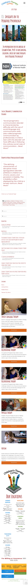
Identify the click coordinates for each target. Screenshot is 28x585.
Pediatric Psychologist (12, 203)
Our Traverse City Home (8, 576)
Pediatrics (20, 203)
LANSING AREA (16, 566)
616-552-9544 (9, 508)
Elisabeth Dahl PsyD (7, 202)
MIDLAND (9, 566)
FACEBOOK (15, 567)
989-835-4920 (21, 505)
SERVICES (9, 565)
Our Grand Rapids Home (8, 571)
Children (8, 201)
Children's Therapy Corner (17, 201)
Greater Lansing (16, 202)
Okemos (5, 203)
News (2, 284)
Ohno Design (17, 581)
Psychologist (6, 205)
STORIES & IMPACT (17, 565)
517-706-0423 (21, 523)
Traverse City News (5, 292)
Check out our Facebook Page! (8, 194)
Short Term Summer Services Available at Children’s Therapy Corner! (13, 249)
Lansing (23, 202)
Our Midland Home (20, 570)
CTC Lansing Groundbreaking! (7, 257)
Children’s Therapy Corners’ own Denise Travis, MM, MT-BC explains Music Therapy (13, 264)
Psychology (12, 205)
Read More (14, 330)
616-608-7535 (8, 509)
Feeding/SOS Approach (6, 225)
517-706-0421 (22, 522)
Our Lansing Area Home (20, 573)
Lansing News (4, 287)
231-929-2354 (9, 540)
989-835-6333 (22, 504)
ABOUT (3, 565)
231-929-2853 (8, 541)
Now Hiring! (4, 231)
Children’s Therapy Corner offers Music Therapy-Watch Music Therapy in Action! (13, 273)
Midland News (4, 289)
